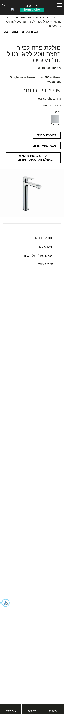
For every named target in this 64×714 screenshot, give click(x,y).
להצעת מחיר (46, 135)
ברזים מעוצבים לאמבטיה (31, 17)
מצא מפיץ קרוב (44, 145)
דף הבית (56, 17)
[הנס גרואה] (32, 9)
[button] (5, 603)
